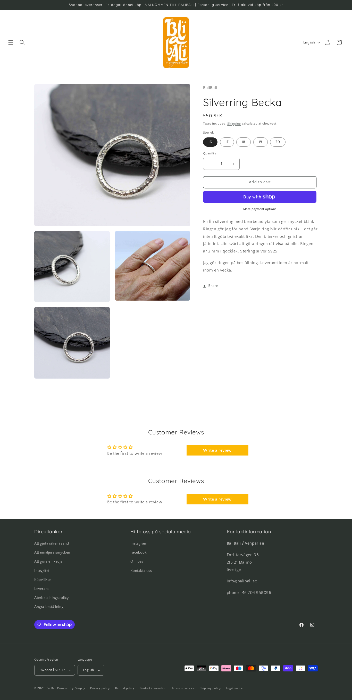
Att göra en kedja (48, 561)
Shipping (234, 123)
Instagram (138, 543)
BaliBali (51, 688)
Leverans (41, 589)
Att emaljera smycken (52, 552)
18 (243, 142)
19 (260, 142)
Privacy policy (100, 688)
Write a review (217, 450)
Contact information (153, 688)
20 (277, 142)
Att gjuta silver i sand (51, 543)
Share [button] (213, 286)
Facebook (138, 552)
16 (210, 142)
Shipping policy (210, 688)
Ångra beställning (48, 607)
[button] (10, 42)
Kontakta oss (141, 571)
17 (227, 142)
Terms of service (183, 688)
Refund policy (125, 688)
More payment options (259, 209)
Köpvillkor (42, 580)
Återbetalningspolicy (51, 598)
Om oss (136, 561)
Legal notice (234, 688)
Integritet (41, 571)
